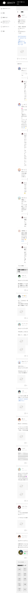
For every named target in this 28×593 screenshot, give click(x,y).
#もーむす (20, 44)
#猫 (25, 43)
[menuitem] (8, 9)
